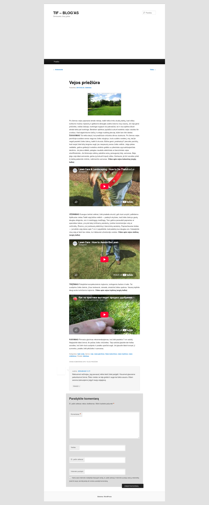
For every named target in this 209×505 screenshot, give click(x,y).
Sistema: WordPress (104, 496)
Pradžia (56, 61)
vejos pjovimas (99, 354)
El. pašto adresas (77, 459)
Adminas (88, 87)
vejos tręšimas (123, 354)
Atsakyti (76, 386)
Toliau (153, 69)
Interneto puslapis (77, 471)
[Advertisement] (116, 41)
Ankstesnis (58, 69)
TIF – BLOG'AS (66, 12)
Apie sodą (80, 354)
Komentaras (76, 414)
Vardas (73, 447)
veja (91, 354)
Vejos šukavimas (111, 354)
